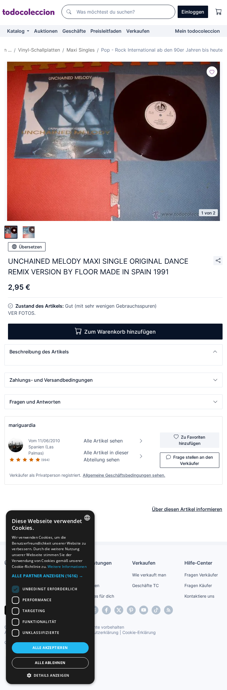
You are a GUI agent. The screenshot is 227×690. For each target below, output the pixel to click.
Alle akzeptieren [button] (50, 647)
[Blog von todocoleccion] (168, 610)
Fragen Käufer (198, 585)
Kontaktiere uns (199, 596)
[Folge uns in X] (118, 610)
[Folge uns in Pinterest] (131, 610)
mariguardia (22, 425)
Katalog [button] (16, 31)
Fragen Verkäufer (201, 574)
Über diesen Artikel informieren (187, 509)
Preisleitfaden (105, 31)
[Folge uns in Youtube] (143, 610)
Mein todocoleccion (197, 31)
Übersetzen (30, 246)
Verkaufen (138, 31)
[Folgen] (212, 71)
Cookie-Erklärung (139, 632)
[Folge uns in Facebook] (106, 610)
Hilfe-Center (198, 563)
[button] (113, 351)
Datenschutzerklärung (97, 632)
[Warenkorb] (218, 12)
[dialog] (50, 597)
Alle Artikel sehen (103, 441)
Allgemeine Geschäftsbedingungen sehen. (124, 475)
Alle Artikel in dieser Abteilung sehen (106, 456)
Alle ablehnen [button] (50, 662)
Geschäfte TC (145, 585)
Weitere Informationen (67, 566)
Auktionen (46, 31)
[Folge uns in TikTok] (156, 610)
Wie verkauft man (149, 574)
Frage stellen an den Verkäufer (193, 460)
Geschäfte (74, 31)
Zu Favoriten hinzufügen (192, 440)
